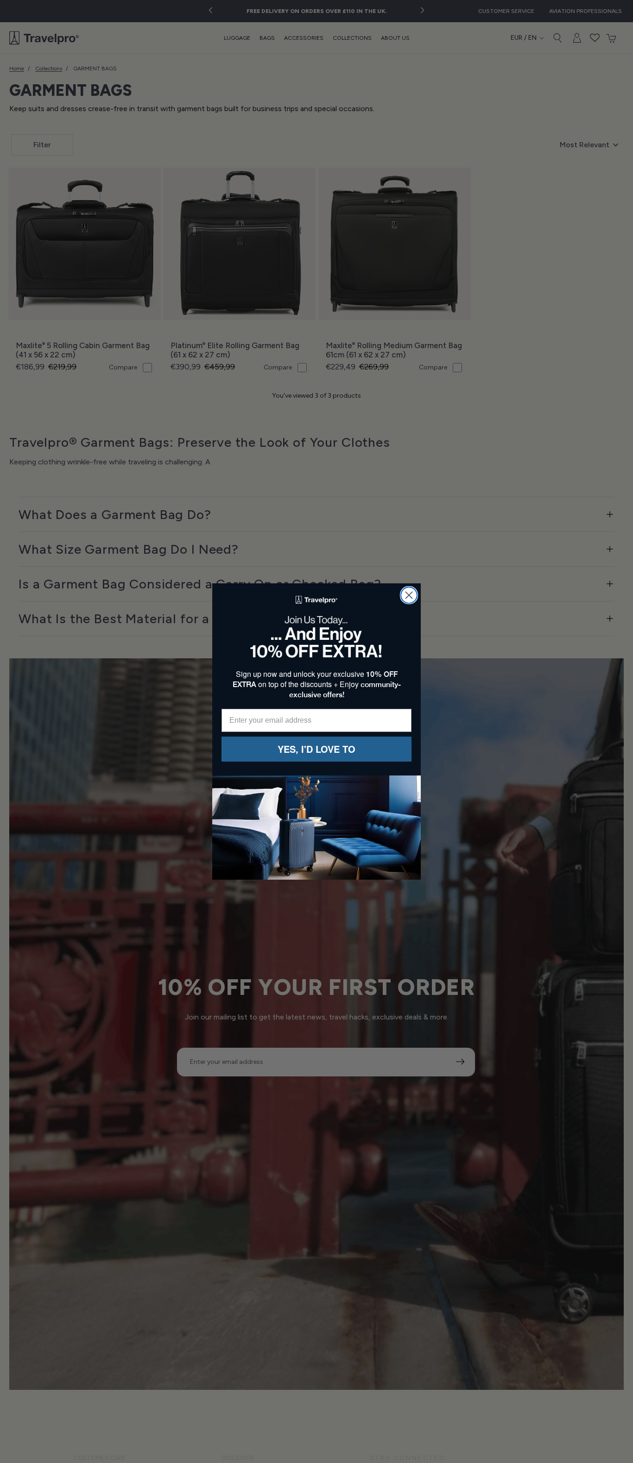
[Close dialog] (409, 595)
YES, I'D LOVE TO (316, 749)
